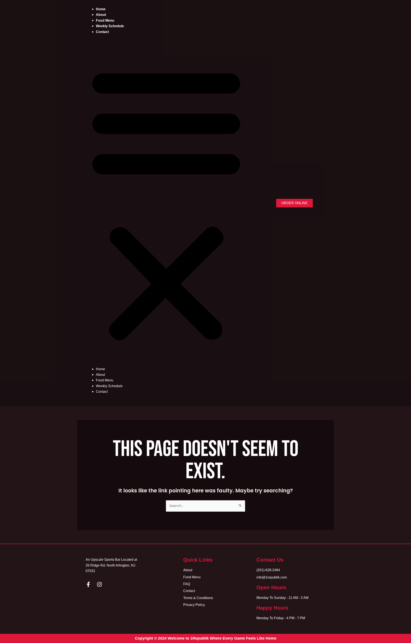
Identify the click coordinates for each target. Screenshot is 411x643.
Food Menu (105, 20)
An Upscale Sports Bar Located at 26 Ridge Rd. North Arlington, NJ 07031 (111, 565)
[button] (166, 203)
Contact (102, 32)
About (101, 14)
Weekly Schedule (110, 26)
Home (101, 9)
